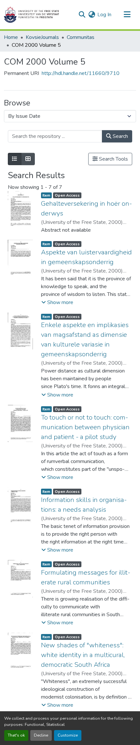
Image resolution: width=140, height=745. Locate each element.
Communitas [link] (80, 37)
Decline (41, 735)
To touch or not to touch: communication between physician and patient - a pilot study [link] (85, 427)
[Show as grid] (28, 159)
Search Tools (113, 159)
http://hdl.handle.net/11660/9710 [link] (80, 73)
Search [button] (119, 136)
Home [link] (11, 37)
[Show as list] (14, 159)
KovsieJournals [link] (42, 37)
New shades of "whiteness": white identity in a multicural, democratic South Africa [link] (83, 655)
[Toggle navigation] (127, 14)
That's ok (16, 735)
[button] (31, 14)
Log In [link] (104, 14)
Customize (68, 735)
